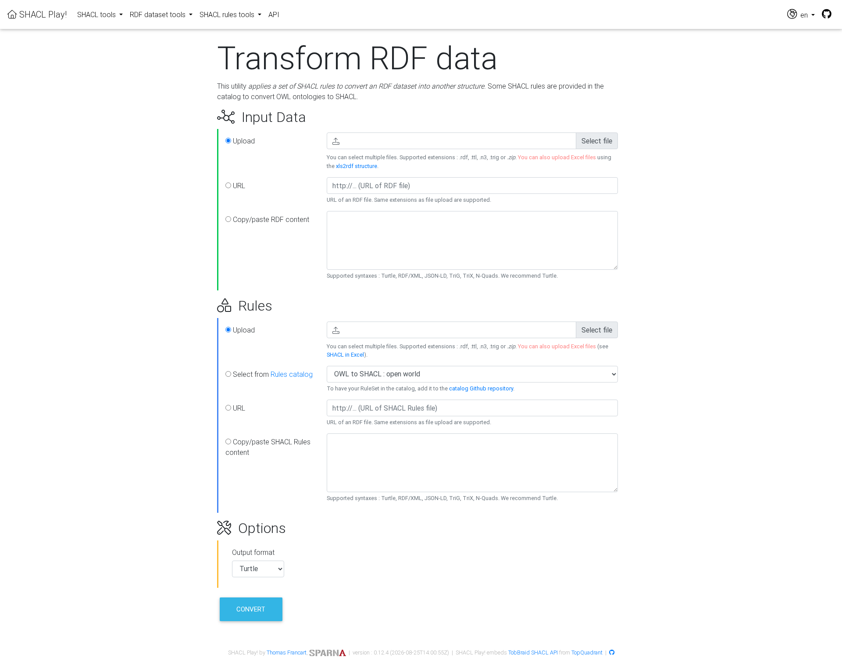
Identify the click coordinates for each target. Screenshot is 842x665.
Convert (250, 609)
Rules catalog (292, 374)
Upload (243, 140)
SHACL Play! (42, 14)
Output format (253, 552)
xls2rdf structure (356, 166)
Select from (272, 374)
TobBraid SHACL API (533, 652)
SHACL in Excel (345, 354)
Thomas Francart (287, 652)
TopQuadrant (587, 652)
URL (238, 185)
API (273, 14)
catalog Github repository (481, 388)
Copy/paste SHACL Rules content (267, 447)
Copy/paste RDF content (270, 219)
